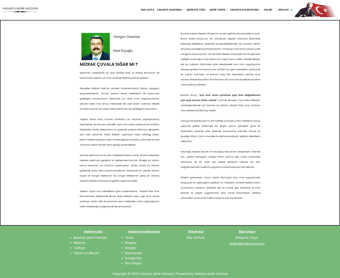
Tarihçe (79, 248)
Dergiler (131, 248)
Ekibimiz (79, 243)
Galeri (268, 9)
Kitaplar (131, 243)
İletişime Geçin (247, 238)
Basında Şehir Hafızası (90, 238)
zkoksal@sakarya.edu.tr (247, 244)
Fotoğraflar (133, 258)
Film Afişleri (133, 263)
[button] (291, 10)
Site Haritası (196, 238)
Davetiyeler (133, 253)
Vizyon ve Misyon (86, 253)
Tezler (129, 238)
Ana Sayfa (147, 9)
